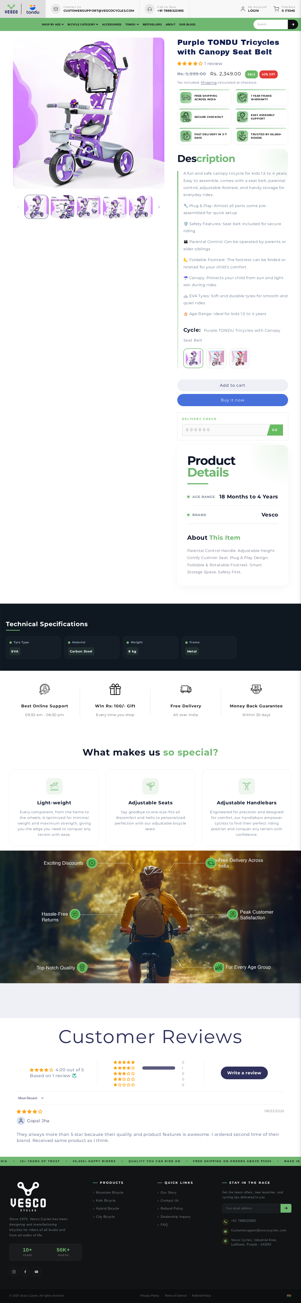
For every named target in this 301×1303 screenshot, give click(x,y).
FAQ (163, 1225)
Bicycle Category (81, 24)
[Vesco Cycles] (11, 9)
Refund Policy (170, 1208)
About (170, 24)
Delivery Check (199, 419)
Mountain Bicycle (108, 1192)
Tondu (130, 24)
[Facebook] (25, 1271)
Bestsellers (152, 24)
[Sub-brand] (32, 9)
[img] (29, 1111)
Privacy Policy (149, 1295)
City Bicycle (104, 1216)
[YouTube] (36, 1271)
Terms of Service (176, 1295)
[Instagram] (13, 1271)
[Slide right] (159, 207)
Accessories (111, 24)
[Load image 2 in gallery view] (62, 207)
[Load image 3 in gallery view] (88, 207)
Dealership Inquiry (174, 1216)
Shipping (209, 82)
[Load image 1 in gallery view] (36, 207)
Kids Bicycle (104, 1201)
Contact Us (168, 1201)
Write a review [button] (244, 1073)
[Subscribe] (286, 1208)
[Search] (293, 24)
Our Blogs (187, 24)
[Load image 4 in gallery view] (115, 207)
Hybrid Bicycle (106, 1208)
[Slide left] (18, 207)
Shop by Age (51, 24)
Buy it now (233, 400)
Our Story (167, 1192)
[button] (190, 63)
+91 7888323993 (243, 1220)
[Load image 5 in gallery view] (141, 207)
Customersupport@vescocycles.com (258, 1230)
